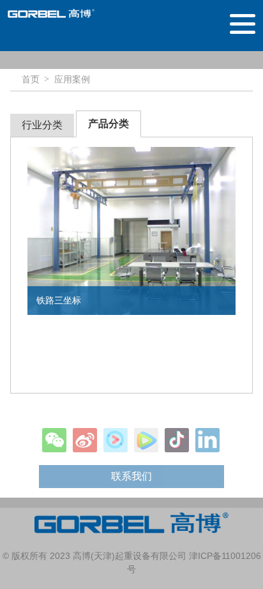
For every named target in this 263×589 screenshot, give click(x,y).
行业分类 (42, 124)
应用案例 (72, 79)
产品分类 (108, 123)
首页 (31, 79)
